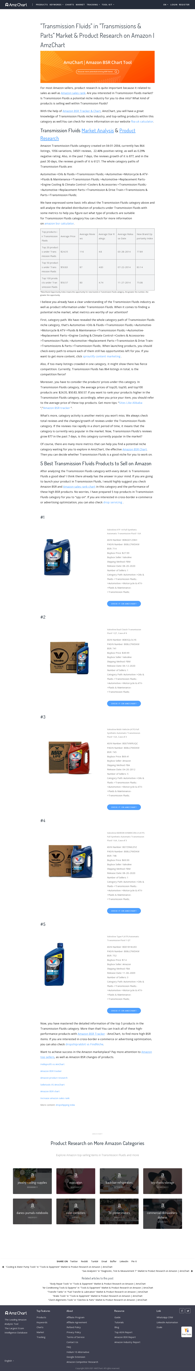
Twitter (74, 1261)
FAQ (69, 1346)
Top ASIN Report (123, 1332)
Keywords (42, 1322)
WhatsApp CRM (165, 1317)
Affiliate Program (75, 1317)
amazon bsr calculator (59, 223)
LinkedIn (124, 1261)
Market (80, 4)
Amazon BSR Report (125, 1337)
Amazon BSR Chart (134, 449)
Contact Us (72, 1342)
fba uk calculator (142, 121)
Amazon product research (53, 1077)
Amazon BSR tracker (56, 408)
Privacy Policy (74, 1332)
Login (173, 4)
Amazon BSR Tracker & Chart (82, 111)
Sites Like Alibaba (130, 403)
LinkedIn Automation (167, 1322)
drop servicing (112, 502)
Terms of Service (76, 1337)
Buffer (113, 1261)
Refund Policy (74, 1327)
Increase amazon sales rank (54, 1098)
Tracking (41, 1337)
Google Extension (76, 1356)
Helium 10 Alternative (78, 1351)
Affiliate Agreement (77, 1322)
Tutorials (119, 1322)
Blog (116, 1327)
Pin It (134, 1261)
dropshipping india (65, 1104)
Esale (159, 1327)
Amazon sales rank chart (79, 486)
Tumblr (94, 1261)
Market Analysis (98, 130)
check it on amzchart (124, 604)
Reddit (84, 1261)
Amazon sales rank (73, 93)
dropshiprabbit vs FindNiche (84, 1044)
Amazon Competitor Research (82, 1361)
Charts (69, 4)
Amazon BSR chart (50, 1091)
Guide (117, 1317)
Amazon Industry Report (127, 1342)
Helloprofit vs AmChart (52, 1064)
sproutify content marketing (102, 356)
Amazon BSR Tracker (91, 1034)
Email (104, 1261)
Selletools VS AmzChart (52, 1084)
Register (184, 4)
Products (42, 4)
